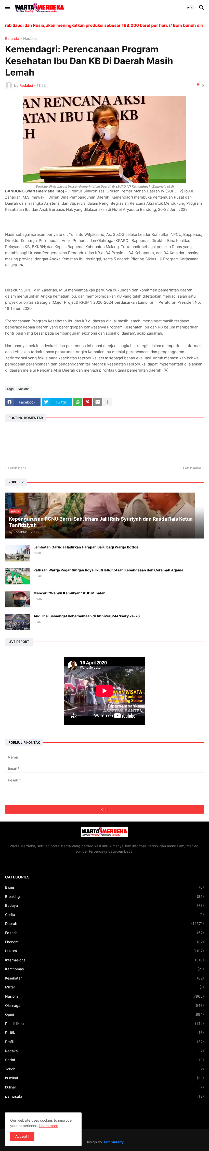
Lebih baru (17, 468)
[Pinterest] (87, 402)
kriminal (104, 1078)
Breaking (104, 896)
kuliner (104, 1087)
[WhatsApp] (77, 402)
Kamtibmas (104, 969)
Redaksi (104, 1051)
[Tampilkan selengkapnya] (107, 402)
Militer (104, 987)
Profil (104, 1041)
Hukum (104, 951)
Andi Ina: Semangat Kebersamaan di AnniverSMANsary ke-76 (86, 616)
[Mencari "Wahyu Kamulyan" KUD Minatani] (17, 599)
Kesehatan (104, 978)
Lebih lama (192, 468)
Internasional (104, 960)
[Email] (97, 402)
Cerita (104, 914)
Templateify (113, 1142)
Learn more (48, 1125)
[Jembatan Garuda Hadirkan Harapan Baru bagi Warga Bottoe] (17, 553)
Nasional (30, 39)
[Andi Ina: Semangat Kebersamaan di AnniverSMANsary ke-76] (17, 622)
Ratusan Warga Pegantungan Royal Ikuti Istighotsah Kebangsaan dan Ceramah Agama (108, 570)
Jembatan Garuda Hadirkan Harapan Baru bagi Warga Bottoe (85, 547)
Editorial (104, 932)
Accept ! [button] (22, 1136)
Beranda (12, 39)
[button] (7, 7)
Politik (104, 1032)
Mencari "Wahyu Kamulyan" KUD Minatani (70, 593)
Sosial (104, 1060)
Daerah (104, 923)
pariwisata (104, 1096)
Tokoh (104, 1069)
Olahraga (104, 1005)
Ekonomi (104, 942)
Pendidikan (104, 1023)
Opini (104, 1014)
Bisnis (104, 887)
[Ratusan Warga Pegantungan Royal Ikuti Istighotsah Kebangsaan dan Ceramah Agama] (17, 576)
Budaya (104, 905)
